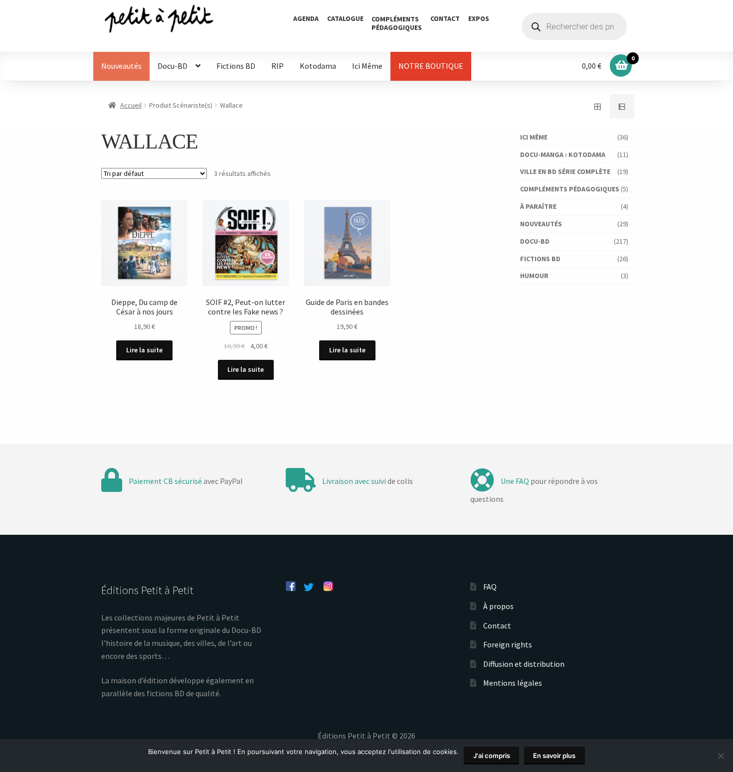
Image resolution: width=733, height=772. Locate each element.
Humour (534, 275)
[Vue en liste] (622, 106)
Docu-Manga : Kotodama (562, 154)
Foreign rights (507, 644)
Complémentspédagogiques (396, 23)
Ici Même (367, 66)
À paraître (538, 206)
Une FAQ (515, 481)
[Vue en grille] (597, 106)
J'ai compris (491, 756)
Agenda (306, 18)
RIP (277, 66)
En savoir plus (554, 756)
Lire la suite (144, 349)
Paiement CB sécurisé (165, 481)
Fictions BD (235, 66)
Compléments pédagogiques (569, 188)
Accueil (131, 105)
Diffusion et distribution (523, 664)
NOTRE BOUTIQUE (430, 66)
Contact (445, 18)
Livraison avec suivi (354, 481)
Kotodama (318, 66)
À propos (498, 606)
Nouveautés (121, 66)
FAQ (490, 587)
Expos (478, 18)
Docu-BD (172, 66)
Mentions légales (512, 683)
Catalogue (345, 18)
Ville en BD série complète (565, 171)
